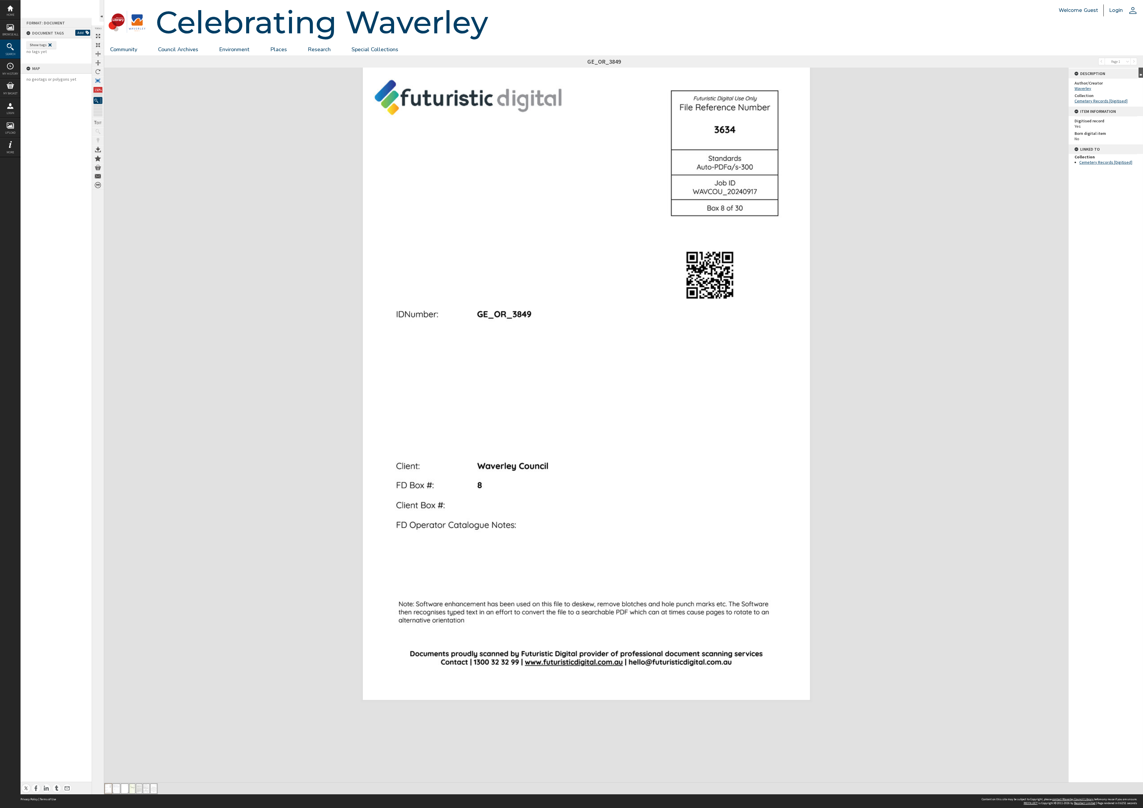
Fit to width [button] (98, 53)
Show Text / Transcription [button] (98, 122)
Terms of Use (48, 799)
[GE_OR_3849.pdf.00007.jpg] (153, 789)
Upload (10, 133)
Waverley (1083, 88)
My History (10, 74)
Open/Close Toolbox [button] (101, 11)
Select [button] (1127, 61)
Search (10, 54)
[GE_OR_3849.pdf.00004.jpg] (132, 789)
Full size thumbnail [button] (98, 36)
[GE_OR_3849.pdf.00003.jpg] (125, 789)
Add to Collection (98, 158)
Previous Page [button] (1102, 61)
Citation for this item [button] (98, 185)
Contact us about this (98, 176)
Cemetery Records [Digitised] (1101, 101)
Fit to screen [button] (98, 44)
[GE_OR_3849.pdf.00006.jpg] (146, 789)
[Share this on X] (26, 785)
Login (10, 113)
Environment (234, 49)
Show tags (38, 45)
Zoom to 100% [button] (98, 80)
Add (80, 32)
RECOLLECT (1031, 803)
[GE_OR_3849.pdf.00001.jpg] (108, 788)
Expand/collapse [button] (1141, 73)
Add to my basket (98, 167)
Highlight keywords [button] (98, 140)
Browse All (10, 34)
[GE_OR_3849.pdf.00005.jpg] (139, 789)
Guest (1091, 10)
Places (278, 49)
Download (98, 149)
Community (123, 49)
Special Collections (375, 49)
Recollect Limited (1084, 803)
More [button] (10, 152)
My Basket (10, 93)
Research (319, 49)
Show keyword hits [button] (98, 131)
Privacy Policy (29, 799)
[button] (97, 100)
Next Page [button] (1134, 61)
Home (10, 15)
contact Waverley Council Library (1073, 799)
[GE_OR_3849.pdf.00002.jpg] (116, 789)
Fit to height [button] (98, 62)
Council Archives (178, 49)
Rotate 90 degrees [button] (98, 71)
